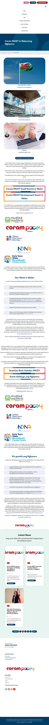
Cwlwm (27, 208)
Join (26, 2)
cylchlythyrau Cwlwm (36, 493)
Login (32, 2)
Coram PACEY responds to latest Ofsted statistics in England (34, 568)
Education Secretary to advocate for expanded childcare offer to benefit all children (14, 611)
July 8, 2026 (10, 616)
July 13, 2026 (10, 573)
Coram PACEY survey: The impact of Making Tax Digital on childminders (13, 568)
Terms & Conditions (8, 659)
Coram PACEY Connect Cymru (28, 300)
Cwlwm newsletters (28, 313)
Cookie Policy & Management (10, 657)
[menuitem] (24, 11)
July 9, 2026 (30, 572)
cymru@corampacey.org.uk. (36, 512)
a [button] (45, 6)
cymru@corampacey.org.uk (25, 333)
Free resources (42, 2)
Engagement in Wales (23, 338)
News (8, 605)
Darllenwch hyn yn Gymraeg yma (24, 158)
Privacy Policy (7, 656)
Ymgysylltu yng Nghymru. (24, 517)
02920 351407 (9, 512)
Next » (34, 631)
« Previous (15, 631)
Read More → (11, 583)
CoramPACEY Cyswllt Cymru (30, 479)
